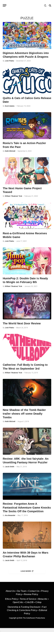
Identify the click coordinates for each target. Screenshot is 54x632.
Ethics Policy (11, 599)
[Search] (49, 5)
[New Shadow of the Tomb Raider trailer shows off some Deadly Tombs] (27, 392)
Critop (38, 602)
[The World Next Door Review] (27, 306)
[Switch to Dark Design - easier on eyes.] (45, 5)
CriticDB (29, 602)
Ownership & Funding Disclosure (24, 607)
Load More (26, 571)
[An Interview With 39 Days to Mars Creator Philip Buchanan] (27, 535)
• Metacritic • (42, 599)
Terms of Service (28, 599)
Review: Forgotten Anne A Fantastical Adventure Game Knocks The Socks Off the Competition (27, 507)
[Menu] (4, 5)
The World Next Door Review (22, 323)
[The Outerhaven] (26, 5)
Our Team (21, 591)
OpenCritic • (19, 602)
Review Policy (31, 594)
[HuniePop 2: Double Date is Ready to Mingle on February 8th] (27, 260)
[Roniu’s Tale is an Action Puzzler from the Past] (27, 125)
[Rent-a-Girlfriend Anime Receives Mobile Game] (27, 215)
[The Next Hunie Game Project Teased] (27, 170)
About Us (10, 591)
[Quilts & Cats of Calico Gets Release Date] (27, 80)
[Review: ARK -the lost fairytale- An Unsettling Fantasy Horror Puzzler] (27, 441)
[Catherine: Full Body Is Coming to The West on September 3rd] (27, 347)
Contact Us (33, 591)
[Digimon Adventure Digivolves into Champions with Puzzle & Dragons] (27, 35)
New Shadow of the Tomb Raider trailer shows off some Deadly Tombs (24, 413)
